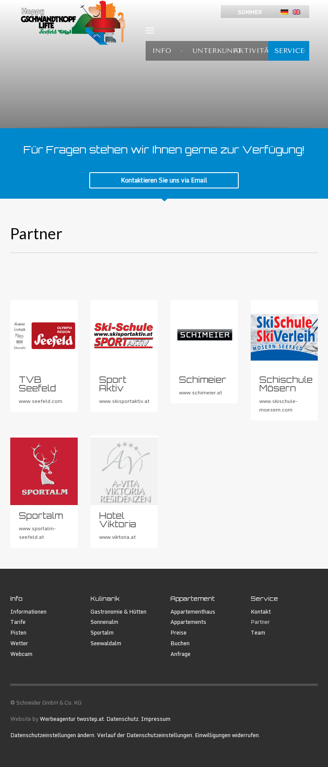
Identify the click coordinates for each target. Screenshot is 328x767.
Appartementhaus (192, 611)
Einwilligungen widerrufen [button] (227, 735)
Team (258, 632)
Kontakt (261, 611)
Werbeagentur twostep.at (72, 718)
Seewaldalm (106, 643)
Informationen (28, 611)
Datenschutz (122, 718)
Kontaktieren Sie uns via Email (164, 180)
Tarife (18, 621)
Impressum (155, 718)
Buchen (180, 643)
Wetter (19, 643)
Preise (178, 632)
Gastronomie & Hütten (118, 611)
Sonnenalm (104, 621)
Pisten (18, 632)
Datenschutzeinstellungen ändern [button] (52, 735)
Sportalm (102, 632)
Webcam (21, 653)
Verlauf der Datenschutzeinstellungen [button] (144, 735)
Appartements (188, 621)
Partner (260, 621)
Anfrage (180, 653)
